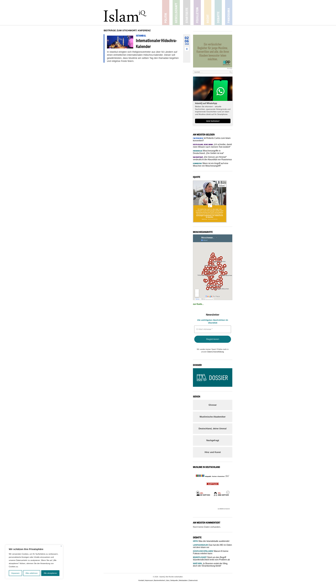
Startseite (186, 12)
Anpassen (15, 573)
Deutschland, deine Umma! (213, 428)
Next (227, 491)
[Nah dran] (61, 546)
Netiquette (174, 580)
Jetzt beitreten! (213, 121)
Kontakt (141, 580)
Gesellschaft (176, 12)
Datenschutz (193, 580)
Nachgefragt (212, 440)
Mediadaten (183, 580)
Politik (165, 12)
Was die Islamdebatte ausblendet (211, 541)
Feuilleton (197, 12)
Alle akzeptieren (50, 573)
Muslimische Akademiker (213, 417)
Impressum (149, 580)
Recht (207, 12)
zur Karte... (198, 304)
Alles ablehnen (31, 573)
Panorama (228, 12)
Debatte (218, 12)
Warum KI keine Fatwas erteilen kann (210, 552)
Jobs (167, 580)
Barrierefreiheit (159, 580)
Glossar (213, 405)
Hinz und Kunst (213, 452)
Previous (197, 491)
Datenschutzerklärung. (215, 352)
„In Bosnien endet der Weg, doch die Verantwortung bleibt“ (210, 564)
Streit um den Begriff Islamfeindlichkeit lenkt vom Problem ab (211, 558)
